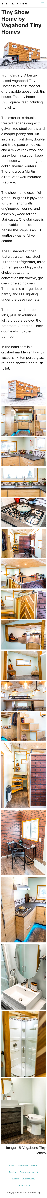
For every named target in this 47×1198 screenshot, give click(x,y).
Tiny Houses (22, 1165)
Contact (15, 1178)
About (35, 1172)
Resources (25, 1172)
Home (11, 1165)
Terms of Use (23, 1185)
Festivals (13, 1172)
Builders (35, 1165)
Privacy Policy (28, 1178)
